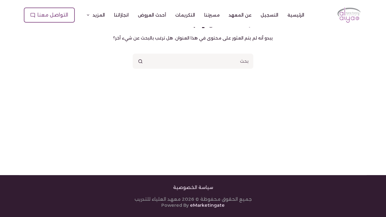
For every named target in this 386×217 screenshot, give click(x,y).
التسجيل (269, 15)
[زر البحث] (140, 61)
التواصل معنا (52, 15)
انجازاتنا (121, 15)
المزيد (99, 15)
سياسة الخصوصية (193, 187)
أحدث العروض (152, 15)
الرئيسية (295, 15)
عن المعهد (240, 15)
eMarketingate (207, 205)
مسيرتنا (212, 15)
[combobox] (200, 61)
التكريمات (185, 15)
